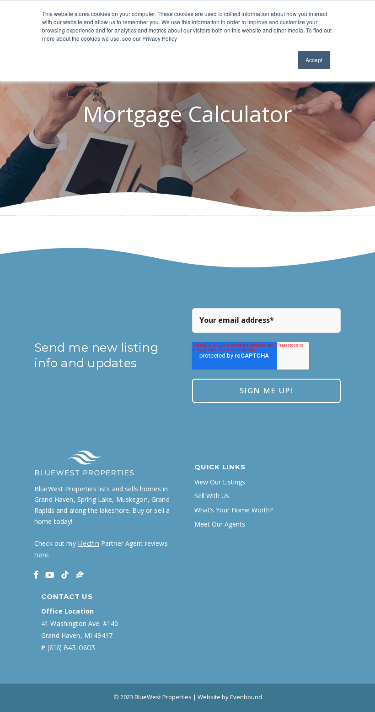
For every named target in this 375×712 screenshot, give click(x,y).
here (41, 555)
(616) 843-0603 (71, 648)
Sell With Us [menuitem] (211, 496)
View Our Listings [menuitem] (219, 482)
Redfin (88, 543)
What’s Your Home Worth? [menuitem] (233, 510)
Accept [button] (313, 60)
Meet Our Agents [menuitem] (219, 524)
